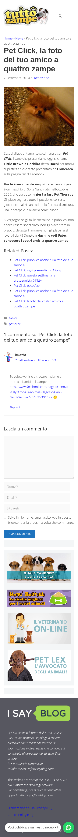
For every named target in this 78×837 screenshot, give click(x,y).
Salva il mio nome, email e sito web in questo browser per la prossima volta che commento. (41, 520)
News (19, 38)
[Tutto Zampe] (25, 15)
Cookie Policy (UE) (20, 815)
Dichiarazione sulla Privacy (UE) (30, 808)
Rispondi (15, 407)
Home (8, 38)
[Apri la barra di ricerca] (60, 16)
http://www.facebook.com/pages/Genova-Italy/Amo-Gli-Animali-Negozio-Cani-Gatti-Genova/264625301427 (39, 392)
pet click (14, 324)
